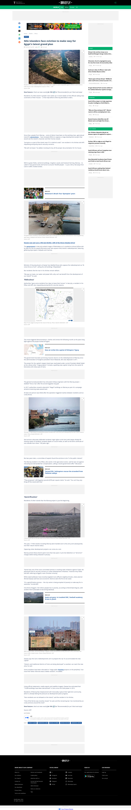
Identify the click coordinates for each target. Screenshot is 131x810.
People (90, 65)
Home (25, 33)
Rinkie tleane (32, 723)
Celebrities (91, 137)
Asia (62, 7)
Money (90, 172)
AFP (39, 47)
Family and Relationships (94, 83)
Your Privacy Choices (67, 809)
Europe (72, 7)
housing (61, 669)
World (56, 7)
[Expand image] (82, 51)
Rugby (90, 123)
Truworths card (43, 723)
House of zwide (54, 723)
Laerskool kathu (76, 723)
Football (90, 56)
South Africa (91, 146)
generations (34, 137)
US (77, 7)
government (31, 246)
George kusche (65, 723)
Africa (66, 7)
